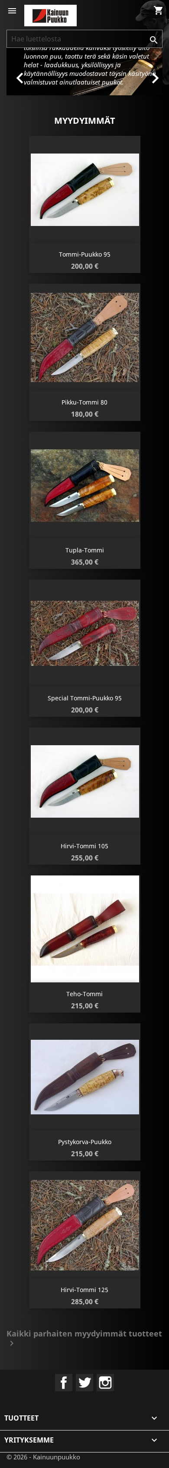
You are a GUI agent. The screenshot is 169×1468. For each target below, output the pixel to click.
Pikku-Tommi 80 (84, 402)
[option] (84, 71)
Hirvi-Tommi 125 (84, 1290)
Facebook (63, 1382)
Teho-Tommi (84, 994)
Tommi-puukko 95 (84, 254)
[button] (18, 71)
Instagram (105, 1382)
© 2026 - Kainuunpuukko (43, 1456)
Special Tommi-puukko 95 (85, 698)
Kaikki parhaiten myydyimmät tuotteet (84, 1339)
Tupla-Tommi (84, 550)
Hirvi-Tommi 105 (84, 846)
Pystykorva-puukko (84, 1142)
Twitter (84, 1382)
